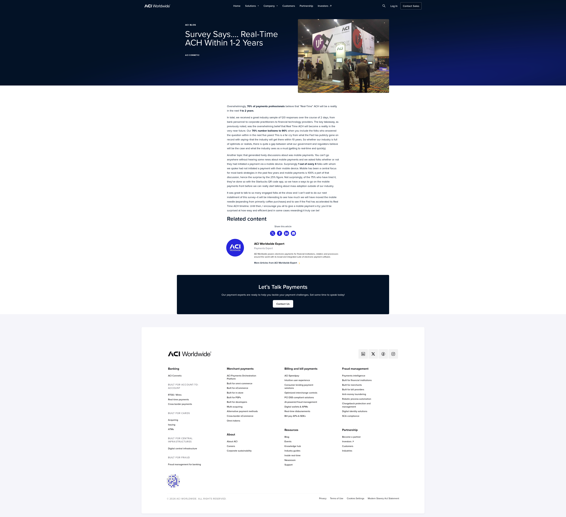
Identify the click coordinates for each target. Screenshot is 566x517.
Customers (288, 6)
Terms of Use (336, 498)
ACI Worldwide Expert (269, 243)
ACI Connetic (192, 55)
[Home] (189, 353)
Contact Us (283, 304)
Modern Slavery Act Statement (383, 498)
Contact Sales (411, 6)
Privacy (322, 498)
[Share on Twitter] (272, 233)
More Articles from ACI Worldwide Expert (275, 262)
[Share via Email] (293, 233)
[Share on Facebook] (279, 233)
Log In (394, 6)
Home (236, 6)
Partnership (306, 6)
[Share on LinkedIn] (286, 233)
